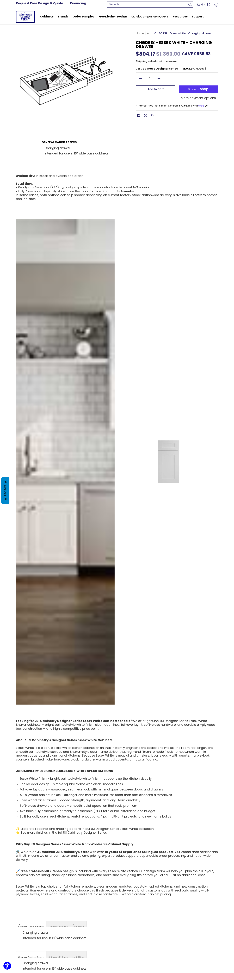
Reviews (5, 490)
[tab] (31, 924)
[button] (138, 116)
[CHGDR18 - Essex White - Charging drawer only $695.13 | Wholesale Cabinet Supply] (25, 16)
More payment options (198, 98)
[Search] (190, 4)
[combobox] (147, 4)
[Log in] (216, 4)
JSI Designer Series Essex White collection (122, 829)
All (148, 33)
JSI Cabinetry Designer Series (157, 69)
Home (140, 33)
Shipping (141, 61)
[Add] (159, 79)
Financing (78, 3)
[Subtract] (140, 79)
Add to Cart (155, 89)
